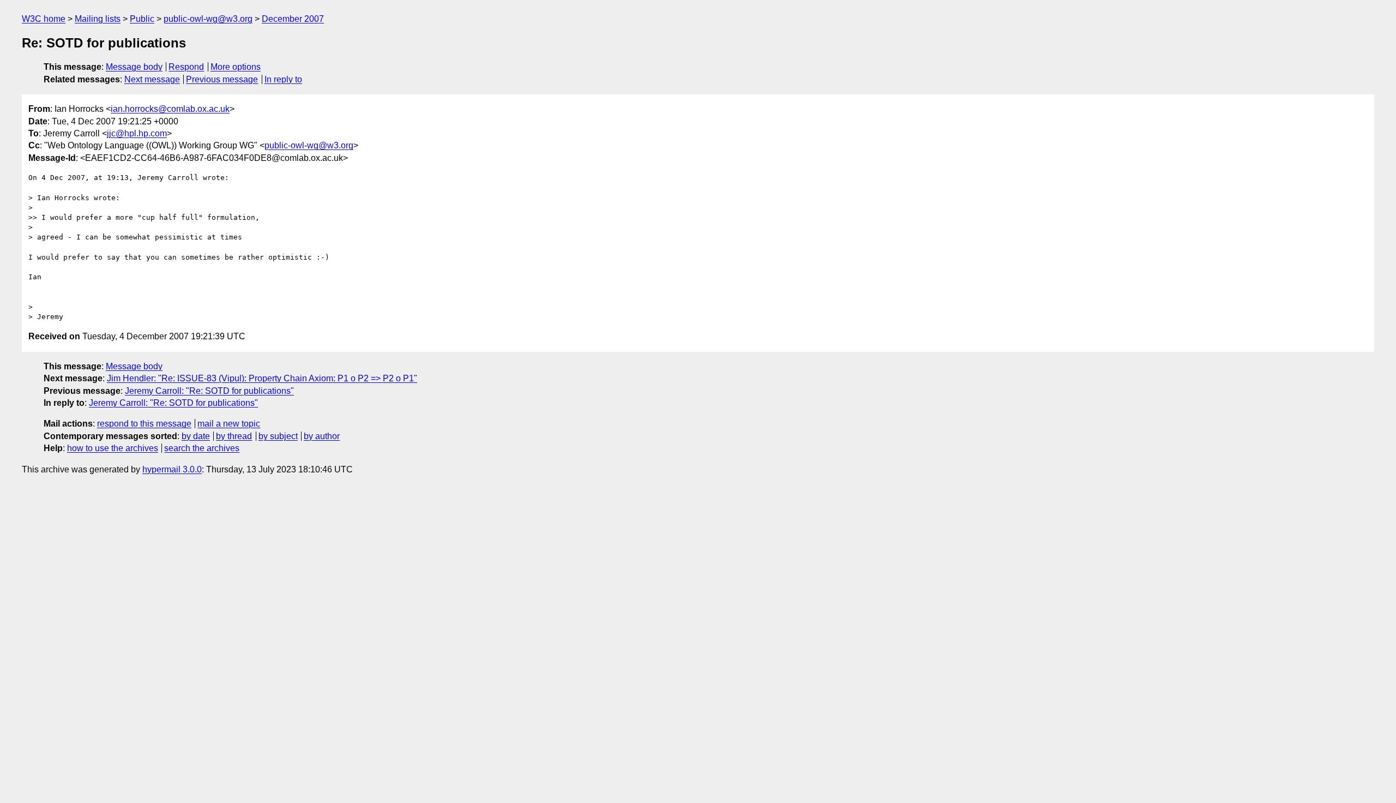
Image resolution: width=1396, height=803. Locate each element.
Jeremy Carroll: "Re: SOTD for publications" (209, 390)
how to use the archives (112, 448)
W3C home (43, 18)
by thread (234, 436)
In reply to (283, 79)
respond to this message (144, 423)
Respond (186, 66)
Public (142, 18)
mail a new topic (228, 423)
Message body (134, 66)
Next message (152, 79)
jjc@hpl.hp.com (137, 133)
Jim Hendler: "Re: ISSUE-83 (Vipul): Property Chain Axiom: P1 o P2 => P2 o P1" (262, 378)
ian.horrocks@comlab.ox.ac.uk (170, 108)
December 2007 (293, 18)
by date (196, 436)
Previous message (222, 79)
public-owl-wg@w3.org (208, 18)
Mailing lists (98, 18)
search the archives (201, 448)
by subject (278, 436)
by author (322, 436)
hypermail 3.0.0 (172, 469)
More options (235, 66)
